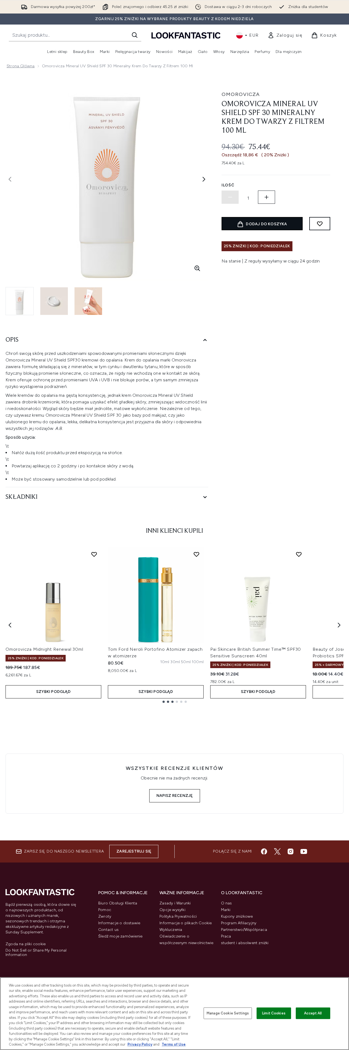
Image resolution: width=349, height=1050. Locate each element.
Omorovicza (241, 94)
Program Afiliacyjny (239, 923)
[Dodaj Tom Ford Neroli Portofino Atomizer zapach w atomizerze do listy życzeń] (196, 554)
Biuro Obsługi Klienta (117, 903)
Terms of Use (174, 1044)
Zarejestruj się (133, 851)
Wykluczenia (170, 929)
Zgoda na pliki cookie (26, 944)
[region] (174, 1013)
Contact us (108, 929)
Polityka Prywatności (178, 916)
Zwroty (104, 916)
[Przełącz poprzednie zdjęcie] (10, 179)
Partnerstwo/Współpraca (244, 929)
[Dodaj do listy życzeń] (319, 223)
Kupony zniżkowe (237, 916)
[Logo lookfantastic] (185, 35)
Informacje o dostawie (119, 923)
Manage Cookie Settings (228, 1013)
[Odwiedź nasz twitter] (277, 851)
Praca (226, 936)
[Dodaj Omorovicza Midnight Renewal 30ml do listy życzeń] (94, 554)
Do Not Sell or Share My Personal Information (36, 952)
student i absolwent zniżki (245, 943)
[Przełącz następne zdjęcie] (203, 179)
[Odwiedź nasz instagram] (290, 851)
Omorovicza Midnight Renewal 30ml (44, 649)
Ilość (228, 185)
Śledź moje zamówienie (120, 936)
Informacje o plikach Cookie (185, 923)
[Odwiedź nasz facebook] (264, 851)
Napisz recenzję (174, 795)
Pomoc (104, 909)
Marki (226, 909)
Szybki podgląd (53, 691)
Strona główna (21, 66)
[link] (285, 35)
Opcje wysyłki (172, 909)
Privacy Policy (139, 1044)
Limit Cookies (274, 1013)
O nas (226, 903)
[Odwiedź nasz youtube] (303, 851)
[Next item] (339, 625)
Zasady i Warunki (175, 903)
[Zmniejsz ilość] (230, 197)
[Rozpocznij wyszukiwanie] (134, 35)
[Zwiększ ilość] (266, 197)
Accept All (313, 1013)
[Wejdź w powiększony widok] (197, 268)
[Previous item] (10, 625)
